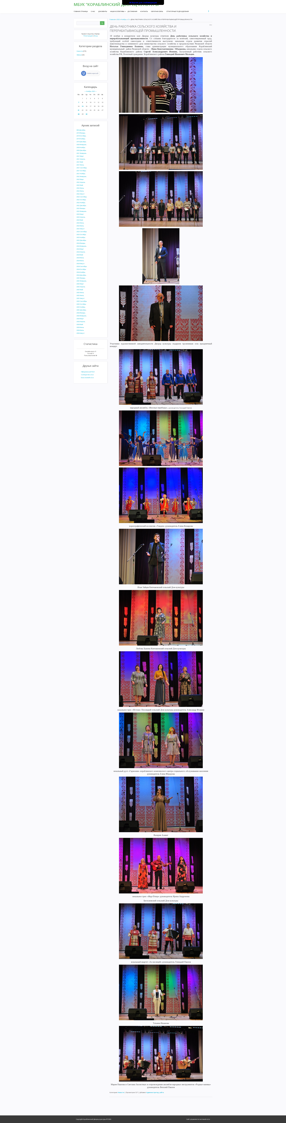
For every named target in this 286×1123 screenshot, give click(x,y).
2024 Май (80, 255)
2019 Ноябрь (81, 139)
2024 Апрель (81, 252)
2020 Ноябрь (81, 147)
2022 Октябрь (81, 200)
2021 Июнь (80, 165)
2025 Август (81, 298)
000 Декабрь (81, 130)
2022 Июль (80, 191)
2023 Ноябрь (81, 237)
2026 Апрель (81, 322)
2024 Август (81, 263)
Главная (112, 19)
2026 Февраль (81, 316)
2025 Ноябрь (81, 307)
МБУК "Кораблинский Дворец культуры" (117, 4)
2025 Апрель (81, 287)
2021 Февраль (81, 153)
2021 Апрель (81, 159)
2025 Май (80, 290)
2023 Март (80, 214)
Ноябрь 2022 (90, 91)
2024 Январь (81, 243)
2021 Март (80, 156)
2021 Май (80, 162)
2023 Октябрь (81, 234)
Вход (96, 36)
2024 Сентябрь (82, 266)
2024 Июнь (80, 258)
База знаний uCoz (87, 378)
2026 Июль (80, 330)
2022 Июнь (80, 188)
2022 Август (81, 194)
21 (78, 110)
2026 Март (80, 319)
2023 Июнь (80, 223)
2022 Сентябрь (82, 197)
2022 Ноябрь (81, 203)
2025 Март (80, 284)
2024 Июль (80, 261)
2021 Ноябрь (81, 174)
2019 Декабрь (81, 142)
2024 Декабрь (81, 275)
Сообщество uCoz (87, 375)
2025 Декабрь (81, 310)
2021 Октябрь (81, 171)
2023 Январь (81, 208)
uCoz (208, 1119)
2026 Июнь (80, 327)
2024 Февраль (81, 246)
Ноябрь (123, 19)
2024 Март (80, 249)
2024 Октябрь (81, 269)
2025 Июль (80, 295)
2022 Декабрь (81, 205)
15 (82, 106)
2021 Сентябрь (82, 168)
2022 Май (80, 185)
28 (78, 114)
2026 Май (80, 324)
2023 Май (80, 220)
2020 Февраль (81, 145)
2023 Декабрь (81, 240)
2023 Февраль (81, 211)
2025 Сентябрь (82, 301)
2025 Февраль (81, 281)
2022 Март (80, 179)
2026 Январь (81, 313)
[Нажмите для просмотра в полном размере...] (161, 85)
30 (86, 114)
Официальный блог (88, 372)
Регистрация (88, 36)
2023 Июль (80, 226)
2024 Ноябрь (81, 272)
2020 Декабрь (81, 150)
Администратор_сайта (155, 1092)
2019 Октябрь (81, 136)
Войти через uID (92, 73)
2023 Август (81, 229)
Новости (80, 51)
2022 (118, 19)
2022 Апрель (81, 182)
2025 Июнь (80, 292)
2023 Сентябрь (82, 232)
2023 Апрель (81, 217)
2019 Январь (81, 133)
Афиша (79, 55)
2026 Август (81, 333)
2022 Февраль (81, 176)
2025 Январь (81, 278)
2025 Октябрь (81, 304)
